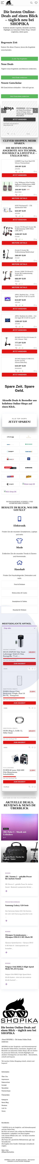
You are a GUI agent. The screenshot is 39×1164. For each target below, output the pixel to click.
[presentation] (3, 110)
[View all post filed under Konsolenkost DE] (10, 451)
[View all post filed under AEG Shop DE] (10, 491)
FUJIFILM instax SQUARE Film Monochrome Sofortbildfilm (13, 772)
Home (4, 1111)
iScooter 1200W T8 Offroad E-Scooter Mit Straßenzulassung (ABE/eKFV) (24, 273)
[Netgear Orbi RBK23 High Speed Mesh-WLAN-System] (19, 974)
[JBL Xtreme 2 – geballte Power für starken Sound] (19, 882)
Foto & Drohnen (8, 767)
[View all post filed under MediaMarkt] (10, 468)
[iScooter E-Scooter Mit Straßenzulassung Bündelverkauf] (7, 254)
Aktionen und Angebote (11, 123)
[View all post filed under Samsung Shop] (29, 468)
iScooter (17, 236)
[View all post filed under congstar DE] (10, 484)
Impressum (5, 1079)
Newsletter (5, 1088)
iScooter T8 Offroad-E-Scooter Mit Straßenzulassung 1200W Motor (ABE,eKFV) (25, 228)
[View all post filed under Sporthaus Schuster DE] (10, 437)
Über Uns (5, 1076)
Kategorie (5, 1099)
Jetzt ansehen (20, 119)
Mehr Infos (5, 1150)
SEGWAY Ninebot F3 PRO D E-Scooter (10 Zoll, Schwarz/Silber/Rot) (24, 360)
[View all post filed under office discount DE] (29, 476)
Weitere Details (19, 198)
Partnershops (6, 1091)
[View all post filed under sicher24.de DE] (10, 458)
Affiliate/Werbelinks (8, 1152)
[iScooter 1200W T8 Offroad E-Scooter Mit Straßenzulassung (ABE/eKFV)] (7, 276)
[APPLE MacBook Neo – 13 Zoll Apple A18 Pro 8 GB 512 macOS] (7, 299)
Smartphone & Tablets (10, 728)
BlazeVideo (18, 192)
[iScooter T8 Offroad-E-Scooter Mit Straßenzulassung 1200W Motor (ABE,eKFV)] (7, 231)
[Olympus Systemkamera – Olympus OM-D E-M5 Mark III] (19, 942)
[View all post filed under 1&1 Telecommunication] (29, 458)
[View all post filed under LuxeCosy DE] (29, 437)
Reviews (4, 1105)
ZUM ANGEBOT (19, 703)
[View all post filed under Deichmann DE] (29, 444)
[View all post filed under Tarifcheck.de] (29, 451)
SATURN (17, 169)
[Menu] (2, 3)
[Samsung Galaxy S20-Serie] (19, 911)
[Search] (31, 3)
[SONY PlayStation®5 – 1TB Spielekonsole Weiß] (7, 210)
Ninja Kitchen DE (8, 125)
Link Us (4, 1108)
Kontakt (4, 1085)
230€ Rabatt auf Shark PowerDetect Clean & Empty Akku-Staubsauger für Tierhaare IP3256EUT (25, 111)
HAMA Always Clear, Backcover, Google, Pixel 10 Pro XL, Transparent (14, 693)
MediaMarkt (18, 345)
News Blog (5, 1102)
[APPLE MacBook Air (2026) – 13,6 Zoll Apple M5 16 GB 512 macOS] (7, 320)
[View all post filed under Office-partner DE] (10, 476)
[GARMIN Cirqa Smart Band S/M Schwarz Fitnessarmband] (7, 165)
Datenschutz (6, 1082)
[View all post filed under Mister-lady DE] (29, 484)
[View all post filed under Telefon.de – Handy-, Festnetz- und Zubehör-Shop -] (10, 444)
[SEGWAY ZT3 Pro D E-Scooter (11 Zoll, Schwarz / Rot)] (7, 342)
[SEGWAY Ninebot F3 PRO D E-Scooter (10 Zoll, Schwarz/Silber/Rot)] (7, 363)
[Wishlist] (36, 3)
